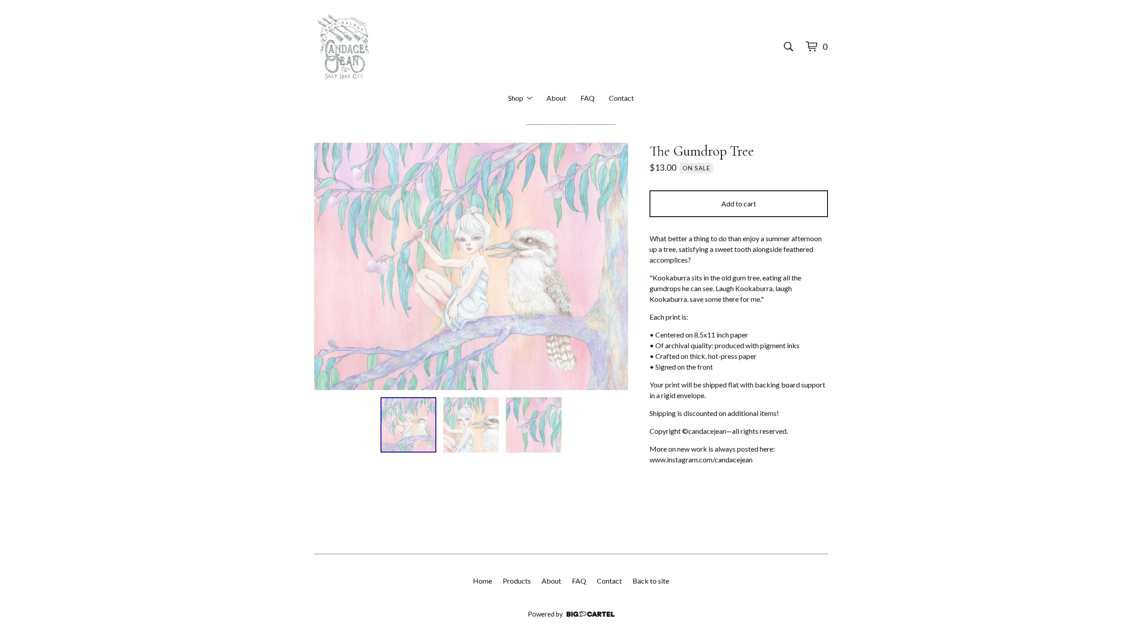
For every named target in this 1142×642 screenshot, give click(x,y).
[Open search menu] (788, 46)
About (556, 98)
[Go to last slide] (326, 266)
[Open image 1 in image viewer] (471, 266)
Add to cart (738, 203)
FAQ (587, 98)
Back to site (651, 580)
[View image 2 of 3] (471, 425)
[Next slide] (615, 266)
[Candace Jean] (343, 46)
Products (517, 580)
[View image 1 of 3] (408, 425)
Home (482, 580)
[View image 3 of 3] (534, 425)
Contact (621, 98)
